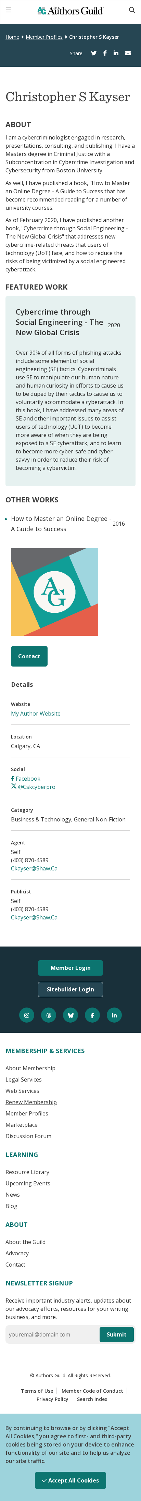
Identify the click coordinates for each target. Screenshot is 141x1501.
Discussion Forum (28, 1136)
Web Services (22, 1091)
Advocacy (17, 1253)
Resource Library (27, 1172)
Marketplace (21, 1124)
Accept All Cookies (73, 1480)
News (12, 1194)
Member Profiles (44, 37)
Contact (29, 656)
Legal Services (23, 1079)
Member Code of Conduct (92, 1391)
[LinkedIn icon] (114, 1015)
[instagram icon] (26, 1015)
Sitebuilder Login (70, 989)
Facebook (27, 778)
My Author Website (36, 713)
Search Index (92, 1399)
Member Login (71, 968)
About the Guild (25, 1242)
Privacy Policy (52, 1399)
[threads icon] (48, 1015)
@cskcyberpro (36, 787)
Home (12, 37)
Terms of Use (37, 1391)
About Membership (30, 1068)
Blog (11, 1206)
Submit (117, 1334)
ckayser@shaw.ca (34, 868)
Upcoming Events (27, 1183)
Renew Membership (31, 1102)
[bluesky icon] (70, 1015)
